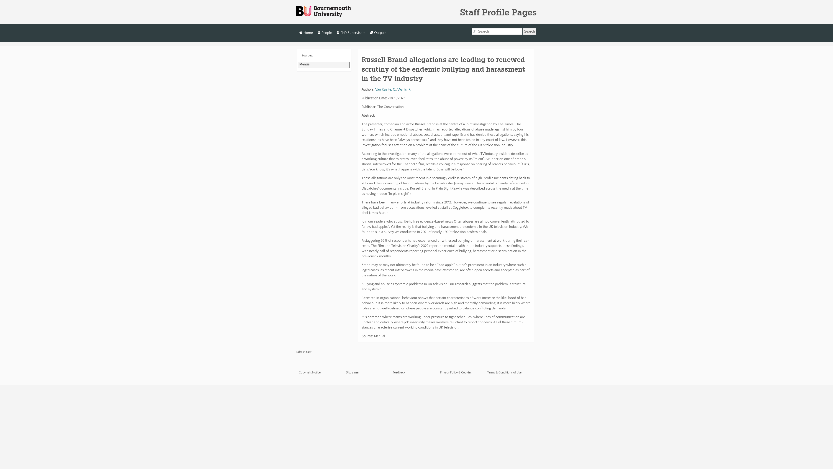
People (327, 33)
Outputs (380, 33)
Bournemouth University (323, 12)
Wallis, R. (404, 89)
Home (308, 33)
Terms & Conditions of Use (504, 372)
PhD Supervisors (353, 33)
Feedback (399, 372)
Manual (304, 64)
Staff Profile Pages (498, 12)
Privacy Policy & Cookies (456, 372)
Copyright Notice (310, 372)
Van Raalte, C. (385, 89)
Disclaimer (352, 372)
